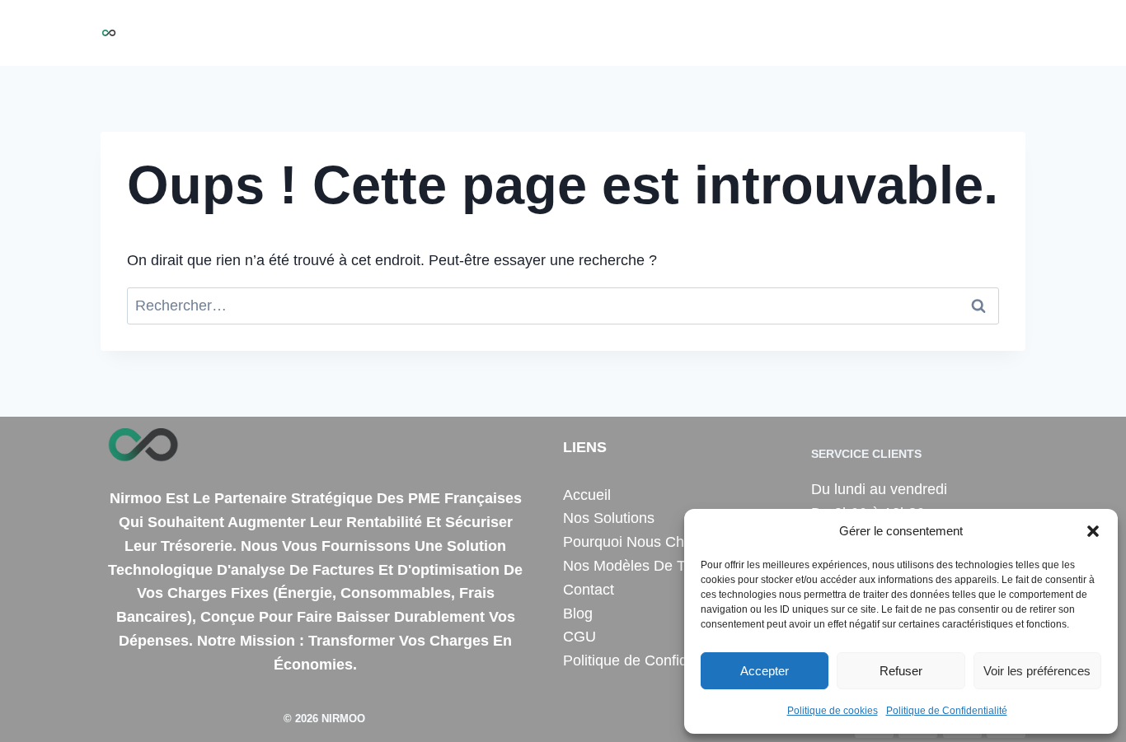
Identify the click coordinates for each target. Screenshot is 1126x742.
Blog (1001, 33)
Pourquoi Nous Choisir (625, 33)
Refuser (901, 671)
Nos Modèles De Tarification (655, 566)
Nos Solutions (488, 33)
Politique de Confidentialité (946, 710)
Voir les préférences (1037, 671)
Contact (943, 33)
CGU (579, 636)
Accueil (401, 33)
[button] (1093, 531)
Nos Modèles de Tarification (809, 33)
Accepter (764, 671)
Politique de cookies (832, 710)
